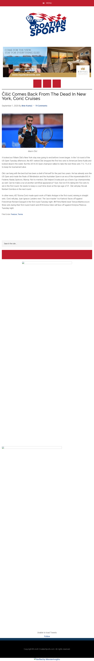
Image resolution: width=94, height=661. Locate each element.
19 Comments (41, 106)
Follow (47, 636)
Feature (14, 214)
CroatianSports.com (47, 649)
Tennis (20, 214)
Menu (49, 3)
